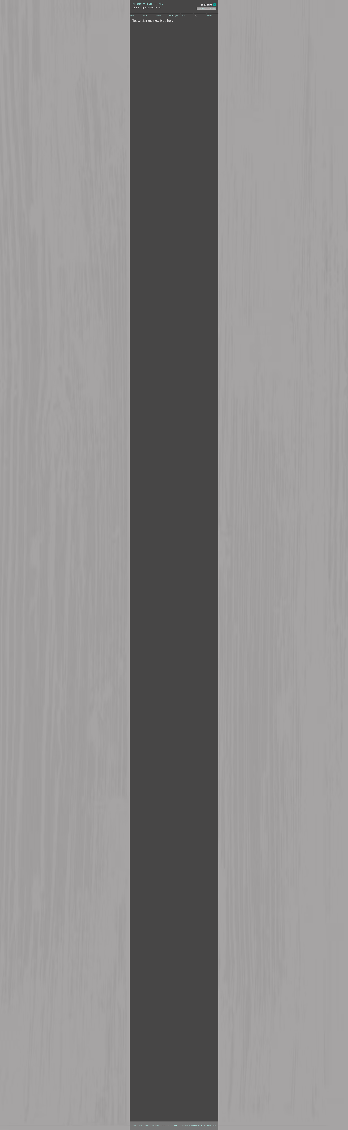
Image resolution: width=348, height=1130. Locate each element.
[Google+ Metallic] (210, 5)
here (170, 20)
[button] (214, 4)
